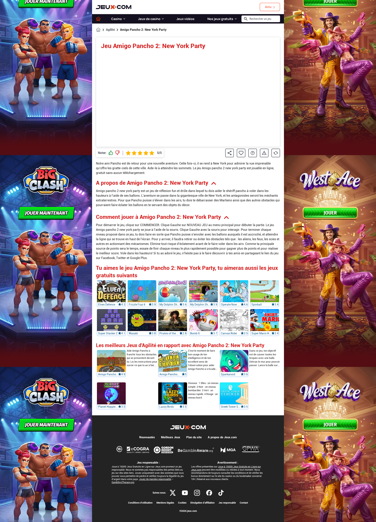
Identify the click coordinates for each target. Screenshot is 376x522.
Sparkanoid (228, 374)
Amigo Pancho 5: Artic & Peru (169, 374)
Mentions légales (165, 503)
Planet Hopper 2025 (108, 406)
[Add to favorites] (241, 153)
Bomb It (195, 333)
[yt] (185, 492)
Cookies (182, 503)
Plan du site (194, 437)
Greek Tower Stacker (231, 406)
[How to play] (252, 153)
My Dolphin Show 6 (200, 304)
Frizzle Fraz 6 (137, 304)
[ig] (197, 493)
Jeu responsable (227, 503)
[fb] (209, 493)
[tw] (173, 493)
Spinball (256, 304)
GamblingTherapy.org (123, 482)
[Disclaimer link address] (138, 449)
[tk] (221, 493)
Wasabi (133, 333)
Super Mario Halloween (261, 333)
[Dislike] (117, 153)
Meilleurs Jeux (170, 437)
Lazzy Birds (166, 406)
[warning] (264, 153)
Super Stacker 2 (108, 333)
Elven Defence (106, 304)
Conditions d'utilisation (140, 503)
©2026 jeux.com (188, 511)
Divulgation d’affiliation (202, 503)
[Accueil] (98, 19)
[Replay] (275, 153)
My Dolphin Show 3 (169, 304)
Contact (244, 503)
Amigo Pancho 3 (108, 374)
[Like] (110, 153)
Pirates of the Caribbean (169, 333)
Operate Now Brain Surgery (231, 304)
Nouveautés (147, 437)
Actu (268, 7)
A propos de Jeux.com (222, 437)
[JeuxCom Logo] (113, 7)
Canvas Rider (229, 333)
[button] (124, 19)
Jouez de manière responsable (155, 479)
